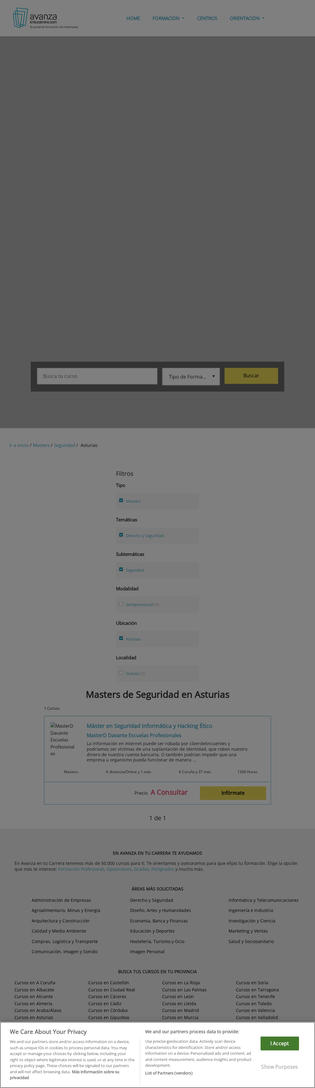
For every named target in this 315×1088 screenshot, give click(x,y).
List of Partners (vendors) (168, 1073)
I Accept (279, 1043)
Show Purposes (279, 1066)
